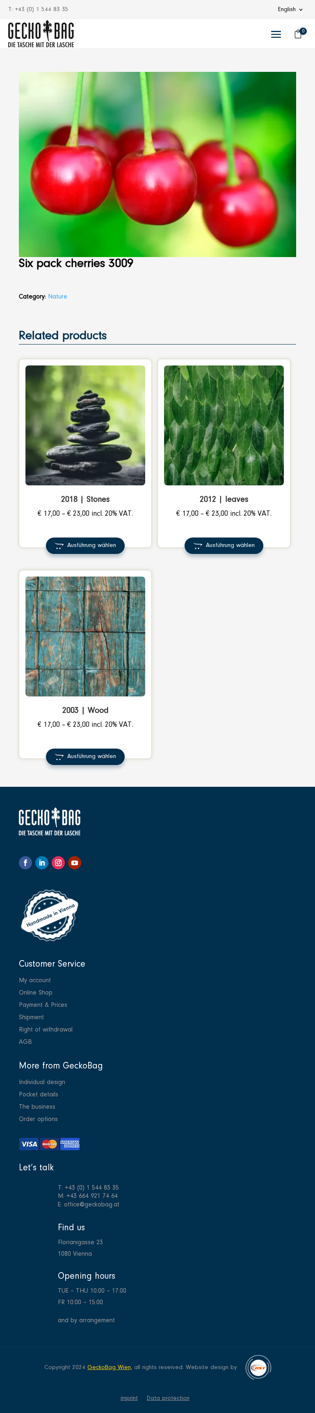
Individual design (42, 1083)
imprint (129, 1399)
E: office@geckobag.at (88, 1205)
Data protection (168, 1399)
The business (37, 1107)
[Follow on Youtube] (74, 862)
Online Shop (35, 993)
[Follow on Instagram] (58, 862)
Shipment (31, 1018)
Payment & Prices (43, 1005)
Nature (57, 297)
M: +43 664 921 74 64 (88, 1196)
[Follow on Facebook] (25, 862)
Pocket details (38, 1095)
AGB (25, 1042)
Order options (38, 1120)
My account (35, 981)
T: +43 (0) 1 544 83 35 (88, 1188)
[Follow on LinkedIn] (41, 862)
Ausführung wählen (91, 545)
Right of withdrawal (46, 1030)
